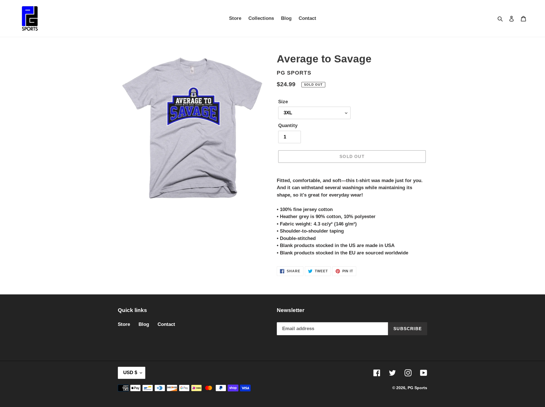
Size (283, 101)
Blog (144, 324)
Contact (166, 324)
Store (124, 324)
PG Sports (417, 387)
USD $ (130, 372)
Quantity (287, 125)
